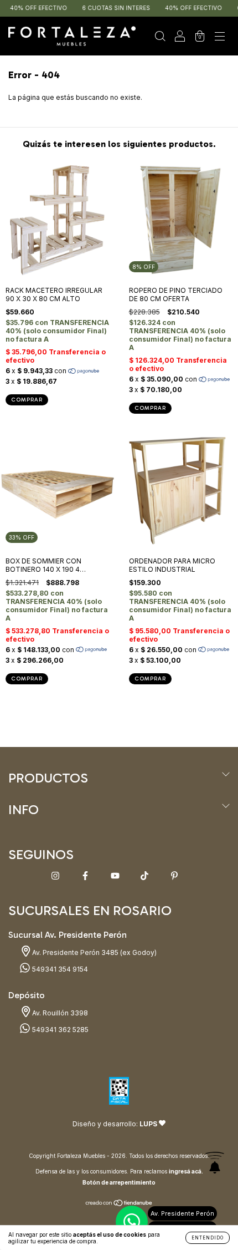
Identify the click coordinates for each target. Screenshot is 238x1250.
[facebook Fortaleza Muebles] (86, 875)
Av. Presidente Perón (182, 1213)
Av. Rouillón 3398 (59, 1013)
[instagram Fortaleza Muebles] (56, 875)
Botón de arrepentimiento (119, 1182)
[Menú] (219, 37)
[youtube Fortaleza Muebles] (116, 875)
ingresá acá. (186, 1171)
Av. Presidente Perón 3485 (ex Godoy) (93, 952)
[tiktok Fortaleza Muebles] (145, 875)
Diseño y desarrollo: (115, 1124)
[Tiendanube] (119, 1204)
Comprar (150, 408)
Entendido (208, 1238)
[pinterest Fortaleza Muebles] (174, 875)
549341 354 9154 (59, 969)
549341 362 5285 (59, 1029)
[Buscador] (159, 37)
